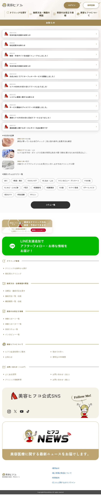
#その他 (28, 139)
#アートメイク (89, 188)
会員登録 (91, 5)
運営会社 (55, 468)
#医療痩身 (50, 188)
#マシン (33, 195)
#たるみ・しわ (30, 150)
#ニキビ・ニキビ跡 (11, 188)
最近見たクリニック (13, 274)
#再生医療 (21, 195)
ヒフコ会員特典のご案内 (15, 352)
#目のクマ (8, 195)
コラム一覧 (50, 205)
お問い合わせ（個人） (62, 380)
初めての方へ (58, 352)
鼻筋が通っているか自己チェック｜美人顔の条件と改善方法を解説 (44, 141)
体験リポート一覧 (12, 319)
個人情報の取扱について (62, 473)
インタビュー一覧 (12, 334)
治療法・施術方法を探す (15, 291)
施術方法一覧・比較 (13, 296)
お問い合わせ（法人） (62, 374)
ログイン (71, 5)
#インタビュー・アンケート (69, 181)
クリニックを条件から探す (16, 268)
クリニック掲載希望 (13, 380)
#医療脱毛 (37, 188)
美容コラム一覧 (11, 329)
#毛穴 (27, 161)
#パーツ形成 (73, 188)
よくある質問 (10, 374)
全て (6, 181)
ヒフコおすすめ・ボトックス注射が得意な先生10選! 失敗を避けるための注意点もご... (52, 153)
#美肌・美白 (17, 181)
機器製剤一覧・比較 (13, 301)
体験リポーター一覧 (13, 324)
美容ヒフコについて (88, 14)
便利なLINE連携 (59, 357)
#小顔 (61, 188)
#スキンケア (32, 181)
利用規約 (55, 478)
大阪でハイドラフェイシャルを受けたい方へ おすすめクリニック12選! (46, 164)
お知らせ (8, 357)
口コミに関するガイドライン (63, 482)
